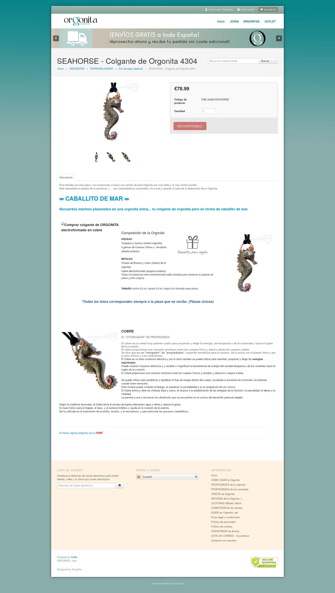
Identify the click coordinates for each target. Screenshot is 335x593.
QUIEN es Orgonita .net (224, 512)
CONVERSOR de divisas (225, 531)
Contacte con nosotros (224, 540)
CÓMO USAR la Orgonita (225, 480)
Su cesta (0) (270, 9)
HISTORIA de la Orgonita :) (226, 498)
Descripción (66, 177)
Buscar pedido (247, 9)
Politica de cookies (221, 526)
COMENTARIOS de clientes (227, 508)
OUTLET (270, 21)
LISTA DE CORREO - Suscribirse (230, 536)
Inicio (221, 21)
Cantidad (179, 111)
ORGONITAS (251, 21)
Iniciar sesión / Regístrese (220, 9)
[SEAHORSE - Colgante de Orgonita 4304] (111, 112)
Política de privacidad (223, 522)
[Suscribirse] (120, 485)
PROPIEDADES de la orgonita (228, 484)
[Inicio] (81, 20)
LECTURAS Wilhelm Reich (226, 503)
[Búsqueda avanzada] (274, 61)
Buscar (265, 61)
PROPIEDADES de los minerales (230, 489)
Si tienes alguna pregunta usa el (81, 433)
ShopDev (77, 569)
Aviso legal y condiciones (225, 517)
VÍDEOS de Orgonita (223, 494)
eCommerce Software (161, 583)
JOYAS (234, 21)
